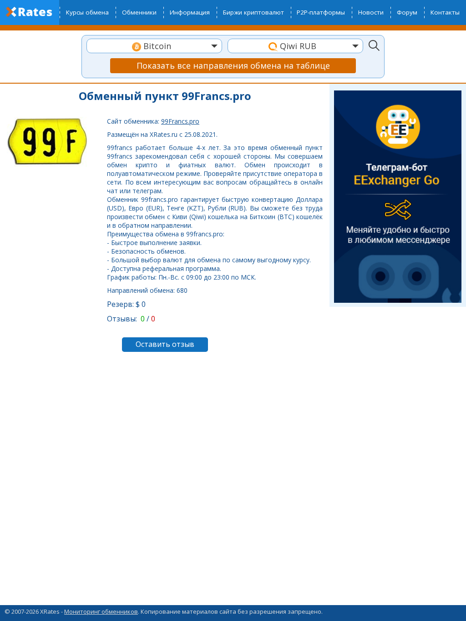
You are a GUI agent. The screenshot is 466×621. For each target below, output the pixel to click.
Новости (371, 12)
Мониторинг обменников (101, 611)
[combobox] (154, 46)
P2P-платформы (321, 12)
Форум (407, 12)
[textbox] (154, 46)
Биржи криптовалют (253, 12)
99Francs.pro (180, 121)
